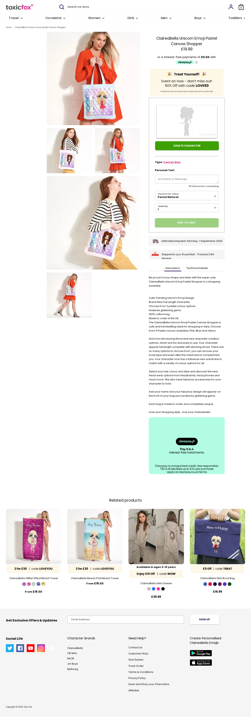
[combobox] (187, 195)
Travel (14, 18)
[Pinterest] (51, 648)
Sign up (204, 619)
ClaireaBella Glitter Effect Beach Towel (33, 578)
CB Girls (72, 653)
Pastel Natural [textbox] (168, 197)
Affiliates (133, 690)
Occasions (53, 18)
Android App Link (201, 653)
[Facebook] (20, 648)
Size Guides (135, 659)
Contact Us (135, 647)
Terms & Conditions (140, 672)
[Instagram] (41, 648)
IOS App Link (201, 662)
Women (94, 18)
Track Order (136, 666)
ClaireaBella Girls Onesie (156, 583)
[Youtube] (31, 648)
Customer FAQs (138, 653)
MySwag (72, 669)
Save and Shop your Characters (148, 684)
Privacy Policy (137, 678)
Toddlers (235, 18)
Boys (198, 18)
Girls (131, 18)
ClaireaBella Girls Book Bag (217, 578)
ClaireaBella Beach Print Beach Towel (95, 578)
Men (164, 18)
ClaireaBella (75, 648)
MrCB (70, 658)
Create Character (187, 146)
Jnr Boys (72, 664)
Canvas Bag (171, 162)
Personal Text (165, 170)
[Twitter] (10, 648)
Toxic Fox (28, 707)
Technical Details (197, 268)
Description (173, 268)
